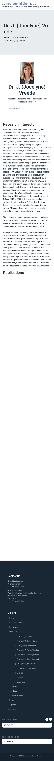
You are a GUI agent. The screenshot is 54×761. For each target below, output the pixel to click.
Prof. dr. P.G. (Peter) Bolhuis (27, 641)
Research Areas (15, 623)
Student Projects (16, 696)
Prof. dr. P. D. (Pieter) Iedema (28, 655)
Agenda (12, 705)
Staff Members (20, 37)
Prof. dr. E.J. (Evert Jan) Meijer (29, 659)
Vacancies (21, 682)
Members (13, 632)
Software (13, 687)
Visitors (20, 673)
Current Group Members (26, 668)
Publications (14, 627)
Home (6, 37)
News (11, 700)
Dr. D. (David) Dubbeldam (26, 646)
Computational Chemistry (19, 3)
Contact (12, 709)
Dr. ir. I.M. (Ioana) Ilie (24, 637)
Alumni (20, 677)
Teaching (13, 691)
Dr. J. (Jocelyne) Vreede (26, 664)
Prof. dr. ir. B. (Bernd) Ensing (28, 650)
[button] (13, 108)
